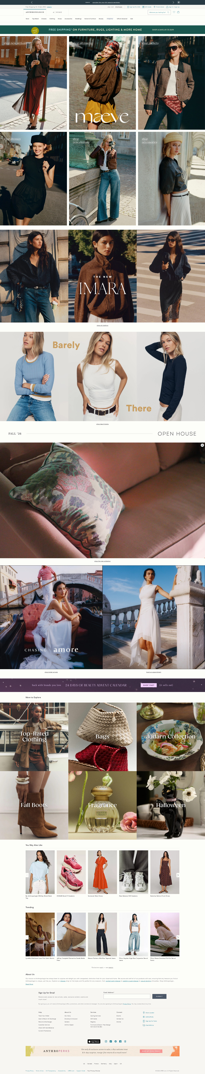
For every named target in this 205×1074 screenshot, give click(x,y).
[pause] (202, 445)
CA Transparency (51, 1071)
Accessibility (62, 1071)
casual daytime (146, 981)
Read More (29, 984)
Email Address (108, 992)
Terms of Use (39, 1071)
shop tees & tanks (102, 424)
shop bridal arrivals (51, 672)
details (49, 7)
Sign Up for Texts (151, 1021)
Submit (159, 996)
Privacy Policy (127, 1004)
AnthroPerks (149, 1017)
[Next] (177, 875)
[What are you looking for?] (168, 12)
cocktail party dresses (113, 981)
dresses (63, 981)
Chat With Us (150, 1025)
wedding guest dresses (130, 981)
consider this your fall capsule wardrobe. (106, 2)
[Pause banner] (178, 2)
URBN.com (71, 1071)
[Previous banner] (31, 2)
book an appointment (153, 672)
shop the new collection (102, 561)
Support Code (81, 1071)
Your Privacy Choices (93, 1071)
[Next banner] (173, 2)
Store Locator (150, 1012)
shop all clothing (102, 325)
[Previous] (27, 875)
